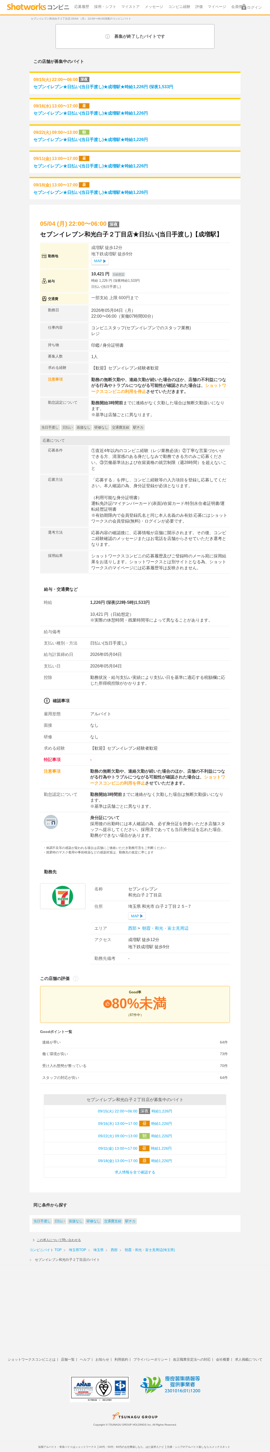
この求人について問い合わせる (59, 1240)
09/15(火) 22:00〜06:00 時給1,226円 (135, 1111)
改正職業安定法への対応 (192, 1359)
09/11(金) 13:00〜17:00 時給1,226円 (135, 1148)
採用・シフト (105, 7)
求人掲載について (248, 1359)
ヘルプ (85, 1359)
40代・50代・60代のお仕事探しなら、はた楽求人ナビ (131, 1446)
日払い (60, 1221)
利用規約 (121, 1359)
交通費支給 (112, 1221)
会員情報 (238, 7)
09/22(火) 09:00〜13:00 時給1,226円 (135, 1136)
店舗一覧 (68, 1359)
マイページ (217, 7)
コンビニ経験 (179, 7)
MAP (98, 261)
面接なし (76, 1221)
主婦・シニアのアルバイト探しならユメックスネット (198, 1446)
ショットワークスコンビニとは (32, 1359)
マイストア (130, 7)
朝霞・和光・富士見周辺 (165, 928)
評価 (199, 7)
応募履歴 (81, 7)
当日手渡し (42, 1221)
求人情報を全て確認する (135, 1172)
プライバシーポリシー (150, 1359)
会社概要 (223, 1359)
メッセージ (154, 7)
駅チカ (130, 1221)
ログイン (254, 8)
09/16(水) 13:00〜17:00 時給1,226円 (135, 1123)
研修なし (93, 1221)
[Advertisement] (135, 1314)
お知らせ (102, 1359)
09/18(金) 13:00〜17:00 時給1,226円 (135, 1160)
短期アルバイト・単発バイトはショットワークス (67, 1446)
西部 (133, 928)
